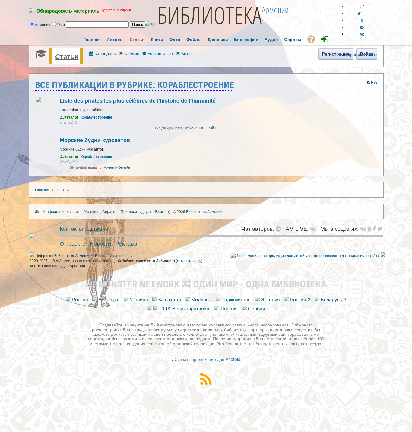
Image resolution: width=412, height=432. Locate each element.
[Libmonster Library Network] (383, 255)
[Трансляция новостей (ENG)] (359, 13)
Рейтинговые (159, 53)
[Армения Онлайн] (45, 114)
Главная (42, 189)
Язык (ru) (162, 211)
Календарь (104, 53)
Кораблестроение (96, 117)
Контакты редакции (84, 228)
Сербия (256, 308)
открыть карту (189, 260)
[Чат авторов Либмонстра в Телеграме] (362, 27)
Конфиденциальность (61, 211)
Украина (139, 299)
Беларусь (108, 299)
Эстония (270, 299)
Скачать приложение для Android (207, 359)
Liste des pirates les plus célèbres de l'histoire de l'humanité (138, 100)
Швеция (229, 308)
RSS (374, 82)
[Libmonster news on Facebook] (374, 228)
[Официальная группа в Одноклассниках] (362, 20)
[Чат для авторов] (280, 228)
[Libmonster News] (379, 228)
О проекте (72, 243)
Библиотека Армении (204, 211)
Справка (109, 211)
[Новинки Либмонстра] (369, 228)
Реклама (126, 243)
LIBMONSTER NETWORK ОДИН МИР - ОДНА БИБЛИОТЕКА (206, 284)
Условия (91, 211)
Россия (80, 299)
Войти (372, 54)
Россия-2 (300, 299)
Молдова (201, 299)
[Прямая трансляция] (314, 228)
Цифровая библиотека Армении (62, 255)
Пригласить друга (136, 211)
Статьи (67, 56)
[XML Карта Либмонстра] (206, 382)
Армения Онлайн (202, 127)
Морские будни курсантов (95, 140)
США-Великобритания (184, 308)
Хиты (185, 53)
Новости (100, 243)
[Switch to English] (362, 6)
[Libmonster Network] (305, 255)
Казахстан (169, 299)
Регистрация (350, 54)
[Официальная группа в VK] (362, 34)
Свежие (131, 53)
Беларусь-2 (333, 299)
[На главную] (32, 236)
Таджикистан (236, 299)
